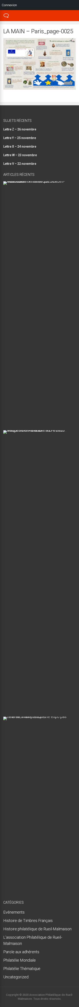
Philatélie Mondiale (19, 960)
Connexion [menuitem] (9, 5)
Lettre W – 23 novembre (20, 155)
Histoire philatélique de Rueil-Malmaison (37, 929)
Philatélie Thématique (21, 968)
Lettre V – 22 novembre (19, 163)
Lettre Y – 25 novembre (19, 138)
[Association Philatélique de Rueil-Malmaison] (6, 17)
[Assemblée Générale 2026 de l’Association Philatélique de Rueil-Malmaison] (37, 181)
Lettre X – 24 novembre (19, 146)
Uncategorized (16, 977)
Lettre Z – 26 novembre (19, 129)
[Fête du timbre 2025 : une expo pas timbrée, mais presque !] (37, 716)
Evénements (14, 912)
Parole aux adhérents (21, 952)
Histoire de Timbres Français (28, 920)
